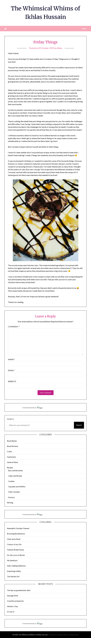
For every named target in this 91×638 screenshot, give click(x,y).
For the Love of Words (16, 555)
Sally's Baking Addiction (16, 566)
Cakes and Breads (15, 476)
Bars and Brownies (15, 470)
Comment (14, 326)
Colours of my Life (14, 544)
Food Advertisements (28, 407)
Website (12, 381)
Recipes (10, 467)
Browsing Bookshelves (16, 534)
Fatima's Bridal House (15, 550)
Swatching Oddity (14, 571)
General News (12, 462)
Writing (10, 503)
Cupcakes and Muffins (16, 486)
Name (11, 359)
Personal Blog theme (71, 635)
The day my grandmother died (18, 590)
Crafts (9, 451)
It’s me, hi (10, 612)
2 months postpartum (15, 601)
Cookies (11, 481)
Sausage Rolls (12, 596)
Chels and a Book (13, 539)
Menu (84, 28)
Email (11, 370)
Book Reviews (12, 446)
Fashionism (11, 457)
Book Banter (12, 441)
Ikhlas (59, 48)
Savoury (11, 497)
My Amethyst (12, 560)
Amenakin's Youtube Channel (18, 528)
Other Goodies (14, 492)
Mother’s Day (12, 606)
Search (10, 419)
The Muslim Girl (13, 576)
